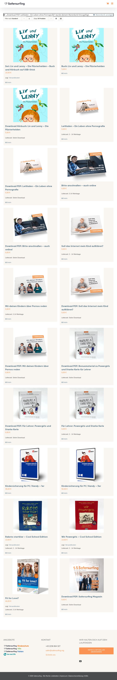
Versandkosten (14, 78)
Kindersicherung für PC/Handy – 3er (81, 486)
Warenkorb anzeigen (105, 15)
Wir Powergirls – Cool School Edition (81, 536)
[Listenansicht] (60, 18)
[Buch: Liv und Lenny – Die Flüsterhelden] (86, 45)
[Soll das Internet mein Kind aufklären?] (86, 225)
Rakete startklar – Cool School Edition (26, 536)
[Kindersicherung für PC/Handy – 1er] (30, 465)
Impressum (63, 676)
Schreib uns (50, 655)
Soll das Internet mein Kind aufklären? (82, 246)
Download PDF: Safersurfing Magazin (81, 596)
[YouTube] (80, 661)
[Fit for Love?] (30, 576)
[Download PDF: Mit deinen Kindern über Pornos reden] (30, 345)
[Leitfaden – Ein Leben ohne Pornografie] (86, 105)
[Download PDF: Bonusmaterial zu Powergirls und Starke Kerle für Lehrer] (86, 345)
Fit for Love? (12, 598)
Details (9, 82)
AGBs (86, 676)
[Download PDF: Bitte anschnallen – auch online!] (30, 225)
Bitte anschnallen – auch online (78, 185)
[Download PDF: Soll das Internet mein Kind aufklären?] (86, 285)
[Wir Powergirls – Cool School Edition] (86, 516)
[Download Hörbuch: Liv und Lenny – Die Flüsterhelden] (30, 105)
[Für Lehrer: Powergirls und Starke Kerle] (86, 405)
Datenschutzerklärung (76, 676)
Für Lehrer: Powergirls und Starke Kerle (82, 426)
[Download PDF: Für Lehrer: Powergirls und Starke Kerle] (30, 405)
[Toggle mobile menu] (112, 3)
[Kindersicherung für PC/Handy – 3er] (86, 465)
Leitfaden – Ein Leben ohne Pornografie (83, 126)
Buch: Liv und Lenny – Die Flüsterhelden (83, 66)
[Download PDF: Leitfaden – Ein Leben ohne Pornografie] (30, 165)
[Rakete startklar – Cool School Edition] (30, 516)
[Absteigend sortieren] (29, 18)
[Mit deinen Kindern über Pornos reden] (30, 285)
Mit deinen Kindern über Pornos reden (26, 306)
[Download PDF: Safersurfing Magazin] (86, 575)
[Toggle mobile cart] (108, 3)
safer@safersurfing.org (55, 650)
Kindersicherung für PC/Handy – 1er (24, 486)
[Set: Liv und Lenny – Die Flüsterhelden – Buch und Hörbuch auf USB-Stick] (30, 45)
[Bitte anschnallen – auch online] (86, 164)
